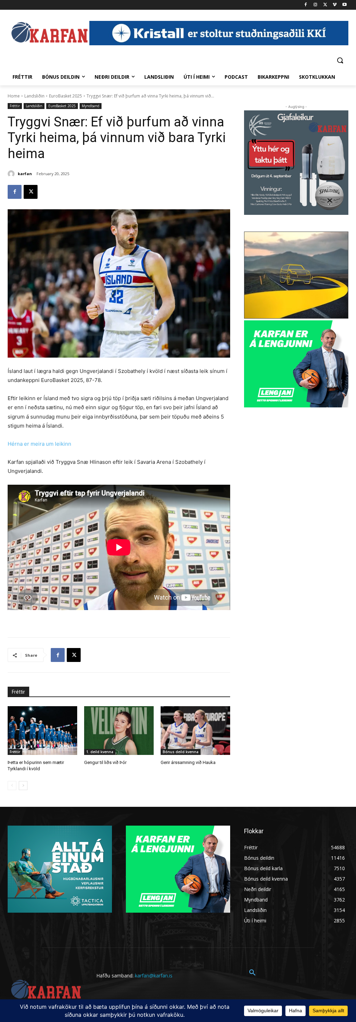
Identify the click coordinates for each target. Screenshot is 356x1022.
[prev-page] (12, 785)
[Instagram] (315, 5)
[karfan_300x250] (60, 869)
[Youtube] (344, 5)
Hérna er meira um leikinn (39, 443)
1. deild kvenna (99, 751)
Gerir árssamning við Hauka (188, 762)
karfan (25, 173)
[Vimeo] (335, 5)
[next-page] (23, 785)
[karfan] (12, 173)
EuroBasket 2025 (65, 96)
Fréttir (15, 105)
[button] (340, 60)
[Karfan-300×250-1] (296, 363)
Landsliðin (34, 96)
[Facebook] (306, 5)
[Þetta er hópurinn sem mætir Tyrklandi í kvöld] (42, 730)
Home (14, 96)
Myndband (90, 105)
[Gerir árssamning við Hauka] (195, 730)
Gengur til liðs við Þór (105, 762)
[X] (325, 5)
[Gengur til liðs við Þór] (119, 730)
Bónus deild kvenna (181, 751)
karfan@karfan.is (153, 975)
